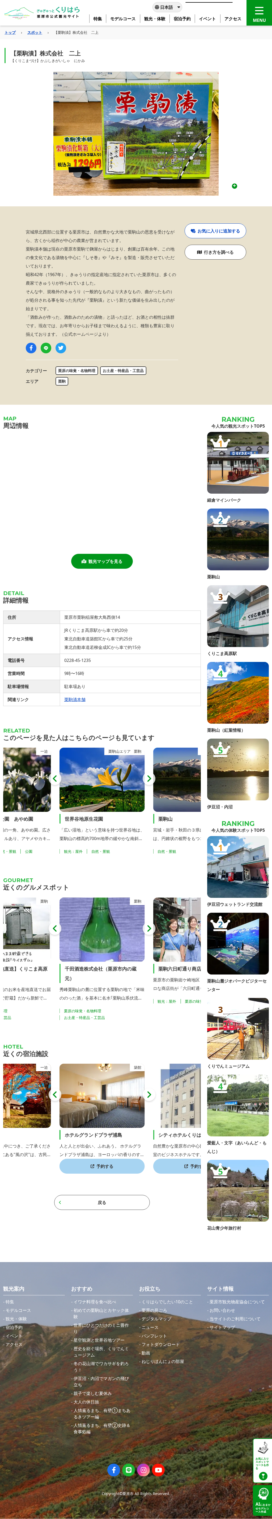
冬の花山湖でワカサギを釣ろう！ (101, 1367)
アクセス (14, 1344)
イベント (14, 1336)
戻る (102, 1202)
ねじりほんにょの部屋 (163, 1361)
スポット (34, 32)
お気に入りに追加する (219, 231)
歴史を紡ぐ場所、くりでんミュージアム (101, 1352)
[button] (55, 778)
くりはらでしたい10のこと (167, 1302)
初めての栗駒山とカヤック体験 (101, 1313)
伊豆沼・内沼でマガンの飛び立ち (101, 1381)
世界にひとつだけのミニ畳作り (101, 1328)
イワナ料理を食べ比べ (95, 1302)
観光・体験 (16, 1319)
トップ (10, 32)
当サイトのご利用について (235, 1319)
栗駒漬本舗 (75, 699)
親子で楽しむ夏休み (93, 1393)
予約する (104, 1166)
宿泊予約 (14, 1327)
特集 (10, 1302)
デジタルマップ (156, 1319)
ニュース (150, 1327)
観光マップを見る (105, 561)
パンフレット (154, 1336)
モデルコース (18, 1310)
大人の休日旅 (86, 1402)
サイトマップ (222, 1327)
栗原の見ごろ (154, 1310)
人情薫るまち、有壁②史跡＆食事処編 (102, 1428)
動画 (146, 1353)
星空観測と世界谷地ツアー (99, 1340)
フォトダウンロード (161, 1344)
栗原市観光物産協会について (237, 1302)
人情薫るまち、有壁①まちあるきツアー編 (102, 1413)
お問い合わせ (222, 1310)
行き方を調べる (219, 252)
